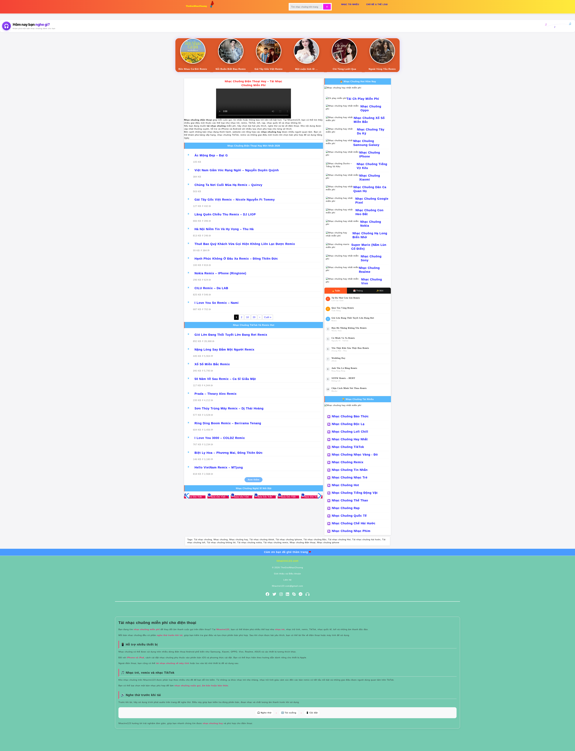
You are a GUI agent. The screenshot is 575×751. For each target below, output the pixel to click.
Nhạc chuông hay (238, 539)
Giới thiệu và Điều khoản (287, 573)
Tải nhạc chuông (203, 539)
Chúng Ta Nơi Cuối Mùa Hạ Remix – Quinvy (228, 185)
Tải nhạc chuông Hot (339, 539)
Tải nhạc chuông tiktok (261, 539)
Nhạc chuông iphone (328, 542)
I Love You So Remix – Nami (217, 302)
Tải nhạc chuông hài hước (366, 539)
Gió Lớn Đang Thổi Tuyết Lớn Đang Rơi (353, 318)
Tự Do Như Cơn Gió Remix (346, 298)
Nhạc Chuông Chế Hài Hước (353, 523)
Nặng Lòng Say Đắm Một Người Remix (224, 349)
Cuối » (267, 317)
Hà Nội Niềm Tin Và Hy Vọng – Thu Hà (224, 229)
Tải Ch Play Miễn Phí (363, 98)
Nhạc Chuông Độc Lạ (348, 424)
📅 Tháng (358, 290)
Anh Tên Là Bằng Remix (344, 368)
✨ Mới (379, 290)
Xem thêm (253, 479)
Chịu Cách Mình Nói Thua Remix (349, 388)
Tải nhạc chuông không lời (221, 542)
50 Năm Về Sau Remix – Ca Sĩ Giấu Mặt (225, 379)
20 (254, 317)
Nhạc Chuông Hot (345, 485)
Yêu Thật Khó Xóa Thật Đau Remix (350, 348)
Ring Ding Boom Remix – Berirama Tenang (228, 423)
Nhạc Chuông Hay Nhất (350, 439)
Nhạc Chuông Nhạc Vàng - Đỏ (355, 454)
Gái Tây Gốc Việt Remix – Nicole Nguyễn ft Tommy (235, 199)
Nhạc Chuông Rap (346, 508)
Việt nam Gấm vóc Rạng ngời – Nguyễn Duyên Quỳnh (237, 170)
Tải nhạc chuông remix (275, 542)
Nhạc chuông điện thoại (303, 542)
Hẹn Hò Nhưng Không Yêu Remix (349, 328)
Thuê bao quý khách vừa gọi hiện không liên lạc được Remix (245, 244)
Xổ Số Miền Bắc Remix (212, 364)
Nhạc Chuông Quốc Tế (349, 515)
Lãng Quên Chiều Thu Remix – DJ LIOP (225, 214)
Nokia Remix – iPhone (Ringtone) (220, 273)
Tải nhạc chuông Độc (315, 539)
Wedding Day (338, 358)
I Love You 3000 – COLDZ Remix (220, 438)
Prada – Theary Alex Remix (216, 393)
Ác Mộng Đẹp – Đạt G (211, 155)
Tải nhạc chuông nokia (249, 542)
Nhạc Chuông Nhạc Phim (351, 531)
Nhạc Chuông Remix (347, 462)
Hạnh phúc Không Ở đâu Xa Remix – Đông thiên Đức (236, 258)
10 (247, 317)
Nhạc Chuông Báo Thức (350, 416)
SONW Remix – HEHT (343, 378)
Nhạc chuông (221, 539)
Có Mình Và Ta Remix (343, 338)
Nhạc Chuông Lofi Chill (350, 431)
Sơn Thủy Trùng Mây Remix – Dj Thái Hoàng (229, 408)
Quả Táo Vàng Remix (343, 308)
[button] (216, 495)
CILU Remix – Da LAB (211, 288)
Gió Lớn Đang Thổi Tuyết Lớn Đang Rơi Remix (231, 334)
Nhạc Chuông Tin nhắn (350, 469)
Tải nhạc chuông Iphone (289, 539)
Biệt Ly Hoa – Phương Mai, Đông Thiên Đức (229, 452)
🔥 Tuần (336, 290)
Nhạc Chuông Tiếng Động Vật (355, 492)
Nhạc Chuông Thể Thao (350, 500)
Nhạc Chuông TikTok (348, 447)
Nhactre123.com (287, 560)
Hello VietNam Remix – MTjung (219, 467)
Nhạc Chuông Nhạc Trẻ (349, 477)
